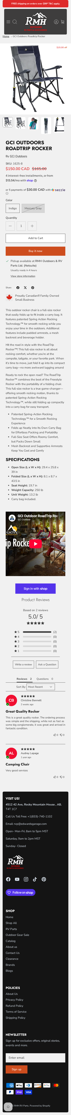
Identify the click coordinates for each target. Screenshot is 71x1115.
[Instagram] (26, 879)
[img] (35, 696)
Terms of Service (16, 1012)
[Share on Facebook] (18, 287)
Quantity (11, 218)
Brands (10, 965)
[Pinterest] (43, 879)
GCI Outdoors (18, 156)
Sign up (16, 1069)
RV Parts (11, 929)
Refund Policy (14, 1006)
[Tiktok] (34, 879)
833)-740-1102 (42, 816)
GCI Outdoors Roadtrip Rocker (29, 36)
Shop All (11, 923)
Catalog (11, 941)
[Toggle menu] (8, 22)
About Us (12, 994)
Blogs (9, 971)
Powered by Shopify (40, 1105)
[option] (35, 78)
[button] (35, 191)
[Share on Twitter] (25, 287)
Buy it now (35, 251)
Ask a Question (47, 664)
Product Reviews (36, 600)
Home (6, 36)
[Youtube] (17, 879)
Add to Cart (35, 238)
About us (11, 947)
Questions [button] (43, 679)
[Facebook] (8, 879)
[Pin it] (32, 287)
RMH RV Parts (21, 1105)
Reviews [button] (22, 679)
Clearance (12, 959)
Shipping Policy (15, 1018)
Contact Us (13, 953)
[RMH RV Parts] (35, 22)
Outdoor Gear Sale (17, 935)
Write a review (23, 664)
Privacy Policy (14, 1000)
